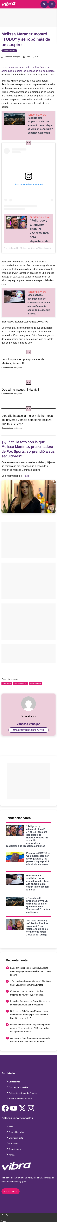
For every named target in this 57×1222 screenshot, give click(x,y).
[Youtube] (13, 1108)
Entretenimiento (9, 51)
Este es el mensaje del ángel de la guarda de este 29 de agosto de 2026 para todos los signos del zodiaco (30, 1028)
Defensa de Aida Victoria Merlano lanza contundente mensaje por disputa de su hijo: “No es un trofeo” (29, 1014)
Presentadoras (35, 683)
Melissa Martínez (20, 683)
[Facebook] (5, 1108)
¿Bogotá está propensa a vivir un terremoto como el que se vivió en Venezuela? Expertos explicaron (40, 125)
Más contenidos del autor (28, 730)
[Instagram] (31, 1108)
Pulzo (26, 476)
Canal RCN (7, 683)
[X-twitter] (22, 1108)
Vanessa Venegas (12, 57)
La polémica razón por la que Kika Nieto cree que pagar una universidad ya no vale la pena (30, 971)
